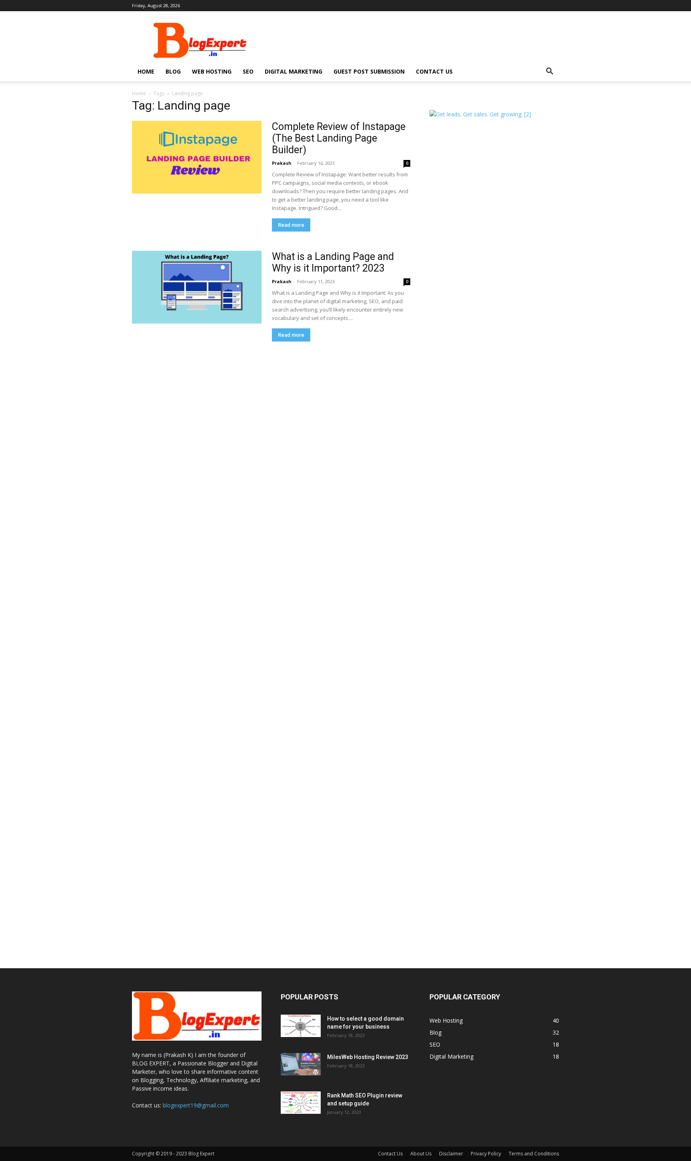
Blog (173, 71)
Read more (291, 225)
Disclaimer (451, 1153)
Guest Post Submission (369, 71)
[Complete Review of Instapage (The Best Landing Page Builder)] (197, 157)
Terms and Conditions (534, 1153)
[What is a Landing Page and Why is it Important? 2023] (197, 287)
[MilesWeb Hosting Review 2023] (301, 1064)
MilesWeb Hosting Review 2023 (367, 1057)
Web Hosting (212, 71)
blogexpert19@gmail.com (196, 1105)
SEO (248, 71)
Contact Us (434, 71)
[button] (549, 72)
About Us (420, 1153)
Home (146, 71)
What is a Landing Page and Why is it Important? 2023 (333, 262)
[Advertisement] (413, 40)
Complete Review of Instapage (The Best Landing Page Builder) (338, 138)
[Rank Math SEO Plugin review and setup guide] (301, 1102)
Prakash (282, 163)
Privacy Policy (486, 1153)
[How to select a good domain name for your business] (301, 1026)
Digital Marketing (293, 71)
